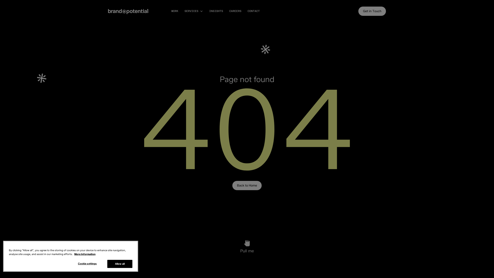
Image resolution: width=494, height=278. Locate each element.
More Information (85, 254)
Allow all (120, 263)
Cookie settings (87, 263)
